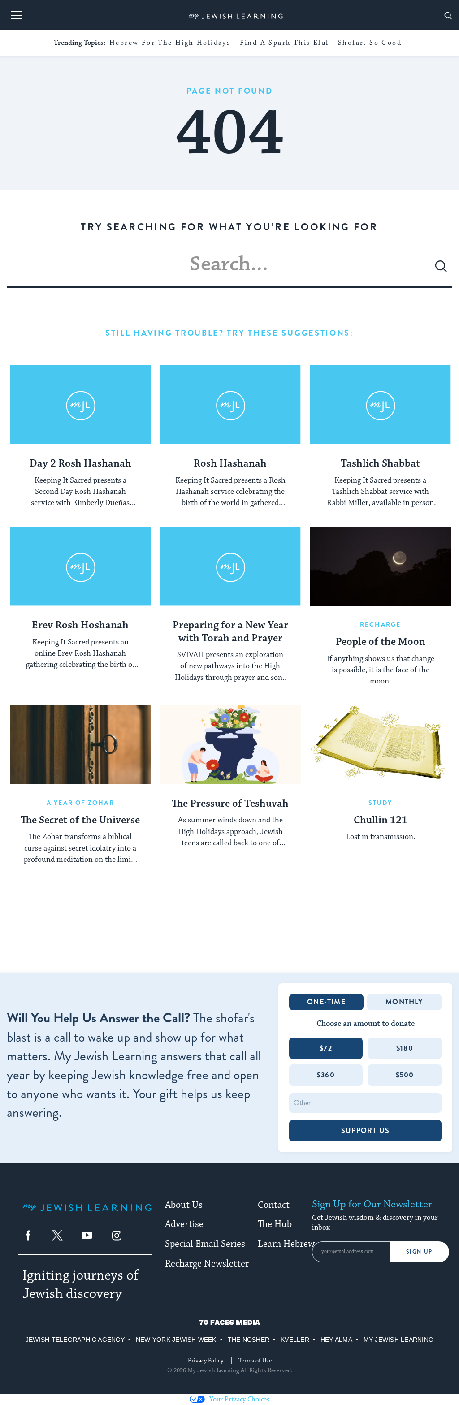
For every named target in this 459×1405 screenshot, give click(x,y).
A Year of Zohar (80, 802)
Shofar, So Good (370, 43)
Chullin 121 (380, 820)
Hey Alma (336, 1339)
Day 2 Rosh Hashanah (80, 464)
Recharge (380, 624)
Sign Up (419, 1252)
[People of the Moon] (380, 566)
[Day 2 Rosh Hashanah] (80, 404)
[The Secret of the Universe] (80, 744)
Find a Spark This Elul (284, 43)
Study (380, 802)
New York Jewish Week (176, 1339)
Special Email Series (205, 1244)
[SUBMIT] (441, 270)
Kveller (295, 1339)
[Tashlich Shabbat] (380, 404)
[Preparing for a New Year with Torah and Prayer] (230, 566)
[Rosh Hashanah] (230, 404)
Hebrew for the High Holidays (169, 43)
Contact (274, 1205)
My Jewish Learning (398, 1339)
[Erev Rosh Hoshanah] (80, 566)
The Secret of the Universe (80, 820)
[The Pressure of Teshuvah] (230, 744)
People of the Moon (380, 642)
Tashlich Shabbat (380, 464)
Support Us (365, 1130)
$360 (326, 1075)
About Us (184, 1205)
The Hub (275, 1224)
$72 (326, 1048)
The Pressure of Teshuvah (230, 804)
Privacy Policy (205, 1360)
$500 (405, 1075)
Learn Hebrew (286, 1244)
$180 (404, 1048)
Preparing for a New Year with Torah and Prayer (230, 632)
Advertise (184, 1224)
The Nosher (248, 1339)
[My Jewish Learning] (87, 1214)
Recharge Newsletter (207, 1264)
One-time (326, 1002)
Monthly (404, 1002)
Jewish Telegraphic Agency (75, 1339)
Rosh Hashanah (230, 464)
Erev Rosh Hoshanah (80, 625)
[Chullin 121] (380, 744)
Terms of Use (255, 1360)
